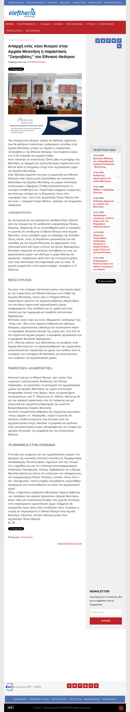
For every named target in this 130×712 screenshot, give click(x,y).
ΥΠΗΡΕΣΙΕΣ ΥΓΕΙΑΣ (39, 699)
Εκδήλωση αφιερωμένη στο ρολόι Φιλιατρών (102, 178)
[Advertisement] (106, 386)
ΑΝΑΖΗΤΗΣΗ (79, 2)
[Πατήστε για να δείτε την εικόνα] (45, 93)
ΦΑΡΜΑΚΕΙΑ (19, 699)
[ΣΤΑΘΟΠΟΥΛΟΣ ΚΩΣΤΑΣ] (10, 707)
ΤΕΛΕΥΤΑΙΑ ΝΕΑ (104, 150)
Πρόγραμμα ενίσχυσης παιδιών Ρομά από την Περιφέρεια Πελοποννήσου (103, 221)
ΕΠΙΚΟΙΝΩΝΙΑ (109, 699)
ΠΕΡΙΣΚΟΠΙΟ (95, 2)
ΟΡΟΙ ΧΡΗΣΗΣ (58, 699)
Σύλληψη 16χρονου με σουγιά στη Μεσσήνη (103, 204)
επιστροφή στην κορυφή (70, 543)
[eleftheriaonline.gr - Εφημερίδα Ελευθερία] (22, 13)
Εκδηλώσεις (27, 537)
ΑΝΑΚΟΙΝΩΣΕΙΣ (92, 699)
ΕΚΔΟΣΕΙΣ (65, 2)
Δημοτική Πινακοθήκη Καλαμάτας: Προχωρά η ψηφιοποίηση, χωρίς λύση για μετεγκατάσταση (102, 244)
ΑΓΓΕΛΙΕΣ (52, 2)
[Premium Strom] (45, 125)
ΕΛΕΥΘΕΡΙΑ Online (36, 62)
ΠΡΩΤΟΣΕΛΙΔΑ (16, 2)
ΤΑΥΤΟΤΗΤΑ (75, 699)
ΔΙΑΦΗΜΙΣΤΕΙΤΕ (113, 2)
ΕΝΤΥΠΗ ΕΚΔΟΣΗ (35, 2)
